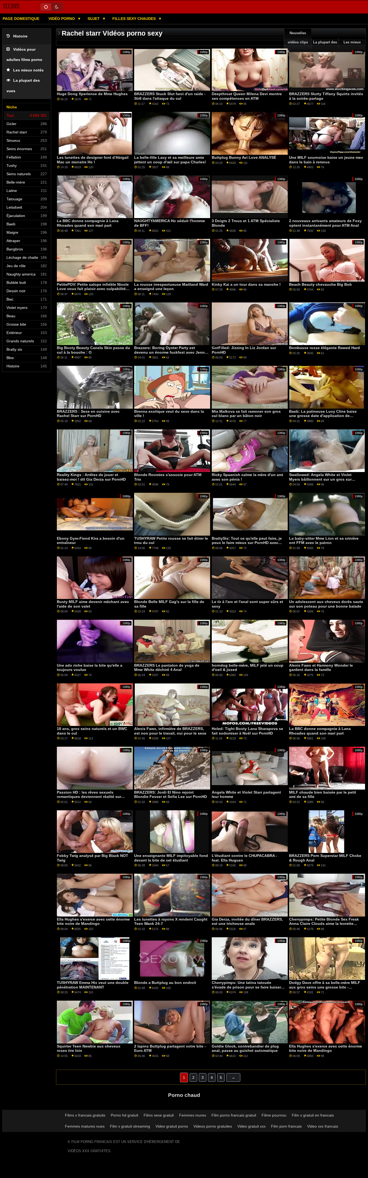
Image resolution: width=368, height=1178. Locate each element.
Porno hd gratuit (124, 1115)
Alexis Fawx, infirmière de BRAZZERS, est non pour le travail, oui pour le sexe (170, 730)
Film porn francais (286, 1126)
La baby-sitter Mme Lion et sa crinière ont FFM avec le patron (324, 540)
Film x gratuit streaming (130, 1126)
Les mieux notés (28, 70)
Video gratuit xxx (251, 1126)
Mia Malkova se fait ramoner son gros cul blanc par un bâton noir (246, 413)
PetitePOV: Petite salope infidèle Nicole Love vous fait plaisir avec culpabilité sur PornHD (93, 288)
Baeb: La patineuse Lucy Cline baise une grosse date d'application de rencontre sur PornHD (323, 415)
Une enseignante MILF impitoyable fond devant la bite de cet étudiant (171, 857)
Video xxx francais (322, 1126)
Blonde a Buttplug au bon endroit (165, 982)
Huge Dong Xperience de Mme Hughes (92, 94)
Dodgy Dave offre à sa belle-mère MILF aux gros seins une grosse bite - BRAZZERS (324, 987)
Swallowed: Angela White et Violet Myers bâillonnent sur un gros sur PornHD (320, 479)
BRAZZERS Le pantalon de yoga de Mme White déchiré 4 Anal (166, 667)
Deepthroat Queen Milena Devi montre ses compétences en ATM (247, 96)
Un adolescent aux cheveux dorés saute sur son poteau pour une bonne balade (326, 604)
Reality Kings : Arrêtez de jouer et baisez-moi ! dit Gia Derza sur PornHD (91, 477)
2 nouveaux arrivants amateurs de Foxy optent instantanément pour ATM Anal (325, 223)
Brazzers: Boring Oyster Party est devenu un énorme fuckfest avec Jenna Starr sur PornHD (170, 352)
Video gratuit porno (171, 1126)
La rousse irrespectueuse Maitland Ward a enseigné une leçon (171, 286)
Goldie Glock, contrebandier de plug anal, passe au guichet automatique (245, 1048)
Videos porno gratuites (212, 1126)
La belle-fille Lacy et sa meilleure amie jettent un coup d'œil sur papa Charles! (170, 159)
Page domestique (21, 18)
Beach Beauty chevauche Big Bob (320, 284)
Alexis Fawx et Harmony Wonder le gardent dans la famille (321, 667)
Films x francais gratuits (85, 1115)
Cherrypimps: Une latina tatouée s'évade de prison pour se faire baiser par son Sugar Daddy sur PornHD (246, 987)
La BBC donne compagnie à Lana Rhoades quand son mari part (88, 223)
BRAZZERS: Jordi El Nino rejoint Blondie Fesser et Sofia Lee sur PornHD (170, 794)
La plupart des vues (325, 46)
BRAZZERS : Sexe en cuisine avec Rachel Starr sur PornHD (88, 413)
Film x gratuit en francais (313, 1115)
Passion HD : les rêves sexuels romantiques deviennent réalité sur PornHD (89, 796)
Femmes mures (192, 1115)
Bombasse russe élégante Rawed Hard (324, 348)
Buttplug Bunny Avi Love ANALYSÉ (244, 157)
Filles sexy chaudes (134, 18)
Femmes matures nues (85, 1126)
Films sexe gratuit (159, 1115)
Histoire (20, 36)
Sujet (94, 18)
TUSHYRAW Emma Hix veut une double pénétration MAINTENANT (93, 984)
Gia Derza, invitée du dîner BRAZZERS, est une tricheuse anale (247, 921)
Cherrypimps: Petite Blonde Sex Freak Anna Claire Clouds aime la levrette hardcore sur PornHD (324, 923)
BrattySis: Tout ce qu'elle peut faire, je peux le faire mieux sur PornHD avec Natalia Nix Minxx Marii (247, 542)
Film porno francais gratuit (233, 1115)
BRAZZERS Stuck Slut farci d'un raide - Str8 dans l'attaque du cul (170, 96)
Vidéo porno (62, 18)
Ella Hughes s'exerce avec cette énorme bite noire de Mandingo (93, 921)
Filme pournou (274, 1115)
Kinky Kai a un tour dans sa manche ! (246, 284)
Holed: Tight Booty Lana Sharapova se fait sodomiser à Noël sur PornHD (247, 730)
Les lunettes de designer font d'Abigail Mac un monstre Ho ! (93, 159)
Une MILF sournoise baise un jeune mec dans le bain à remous (326, 159)
